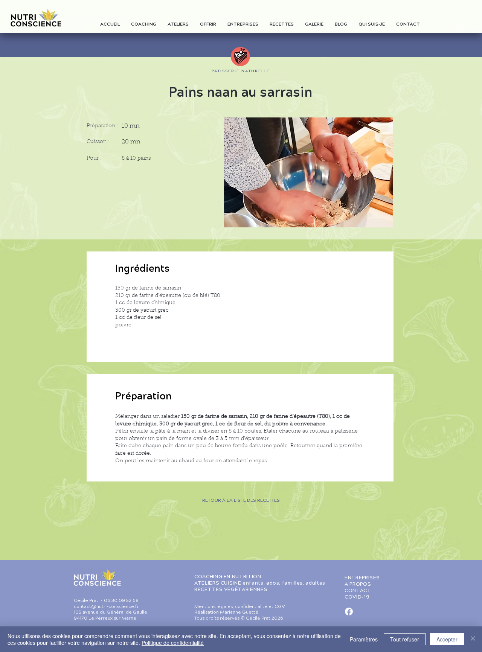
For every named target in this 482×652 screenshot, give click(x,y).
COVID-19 (357, 597)
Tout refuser (404, 639)
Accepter (447, 639)
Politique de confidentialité (173, 642)
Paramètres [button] (364, 639)
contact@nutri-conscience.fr (106, 607)
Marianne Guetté (239, 612)
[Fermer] (472, 639)
